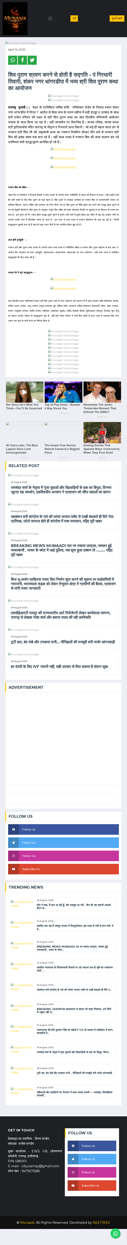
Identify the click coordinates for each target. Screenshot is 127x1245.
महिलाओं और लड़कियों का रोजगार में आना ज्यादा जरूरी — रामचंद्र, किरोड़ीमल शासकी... (74, 1094)
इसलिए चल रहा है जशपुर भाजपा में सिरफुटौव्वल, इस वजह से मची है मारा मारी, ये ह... (75, 927)
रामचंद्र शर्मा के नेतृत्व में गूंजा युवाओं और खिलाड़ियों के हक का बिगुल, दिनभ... (73, 1052)
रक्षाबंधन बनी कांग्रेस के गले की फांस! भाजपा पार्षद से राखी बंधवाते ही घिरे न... (74, 989)
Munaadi (27, 1223)
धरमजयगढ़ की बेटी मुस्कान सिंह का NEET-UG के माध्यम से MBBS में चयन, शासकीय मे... (75, 1031)
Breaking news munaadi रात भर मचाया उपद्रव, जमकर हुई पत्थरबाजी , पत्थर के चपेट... (72, 948)
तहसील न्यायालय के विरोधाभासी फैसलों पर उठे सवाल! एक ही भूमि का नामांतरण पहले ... (75, 969)
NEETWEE (101, 1223)
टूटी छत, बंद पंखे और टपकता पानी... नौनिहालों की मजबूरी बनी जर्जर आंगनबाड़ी (63, 642)
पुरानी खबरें (117, 18)
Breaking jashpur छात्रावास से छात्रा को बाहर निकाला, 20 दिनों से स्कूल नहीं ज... (74, 1010)
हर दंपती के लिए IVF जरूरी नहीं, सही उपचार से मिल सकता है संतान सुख (59, 666)
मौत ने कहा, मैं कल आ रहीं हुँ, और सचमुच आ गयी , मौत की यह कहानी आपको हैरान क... (74, 906)
